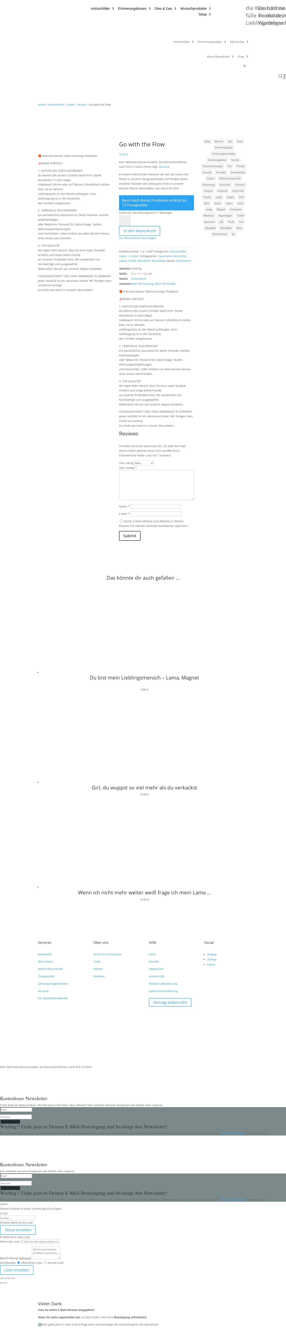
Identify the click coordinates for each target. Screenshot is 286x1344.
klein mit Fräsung (142, 284)
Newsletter (45, 954)
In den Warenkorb (139, 230)
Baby (207, 141)
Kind (241, 197)
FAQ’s (152, 954)
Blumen (219, 141)
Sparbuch (209, 221)
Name (124, 506)
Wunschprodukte (193, 9)
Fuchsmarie (183, 261)
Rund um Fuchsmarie (107, 954)
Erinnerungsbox (223, 147)
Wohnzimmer (220, 234)
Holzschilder (100, 9)
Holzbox (208, 191)
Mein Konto (45, 961)
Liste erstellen (16, 1270)
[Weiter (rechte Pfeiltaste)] (5, 1282)
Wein (239, 228)
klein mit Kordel (165, 284)
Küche (217, 203)
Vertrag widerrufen (170, 1002)
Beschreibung (15, 1258)
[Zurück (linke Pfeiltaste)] (1, 1282)
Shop (202, 14)
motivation (235, 209)
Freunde (207, 172)
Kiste (207, 203)
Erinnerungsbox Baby (223, 153)
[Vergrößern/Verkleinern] (1, 1278)
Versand (164, 167)
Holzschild (179, 256)
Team (97, 961)
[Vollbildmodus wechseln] (5, 1278)
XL (233, 234)
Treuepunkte (46, 976)
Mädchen (209, 215)
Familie (235, 160)
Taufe (231, 221)
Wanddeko (159, 261)
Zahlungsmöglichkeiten (53, 983)
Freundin (221, 172)
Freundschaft (238, 172)
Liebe (240, 203)
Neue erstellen (17, 1229)
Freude (240, 166)
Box (230, 141)
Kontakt (154, 961)
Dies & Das (163, 9)
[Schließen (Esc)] (13, 1278)
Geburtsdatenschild (229, 178)
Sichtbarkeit (8, 1263)
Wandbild (144, 261)
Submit (129, 535)
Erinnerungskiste (217, 160)
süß (221, 221)
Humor (207, 197)
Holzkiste (222, 191)
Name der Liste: (11, 1241)
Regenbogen (225, 215)
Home (42, 104)
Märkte (98, 969)
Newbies (99, 976)
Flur (230, 166)
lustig (209, 209)
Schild (132, 261)
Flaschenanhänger (213, 166)
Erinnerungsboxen (132, 9)
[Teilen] (9, 1278)
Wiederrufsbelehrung (163, 983)
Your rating (126, 463)
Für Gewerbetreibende (53, 998)
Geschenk (165, 256)
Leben (123, 261)
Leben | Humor (77, 104)
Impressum (156, 969)
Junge (219, 197)
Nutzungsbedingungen (233, 1133)
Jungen (230, 197)
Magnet (221, 209)
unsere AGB (156, 976)
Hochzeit (240, 184)
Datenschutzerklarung (163, 991)
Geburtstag (209, 184)
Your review (128, 468)
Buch (240, 141)
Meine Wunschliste (50, 969)
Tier (241, 221)
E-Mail (124, 514)
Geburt (210, 178)
